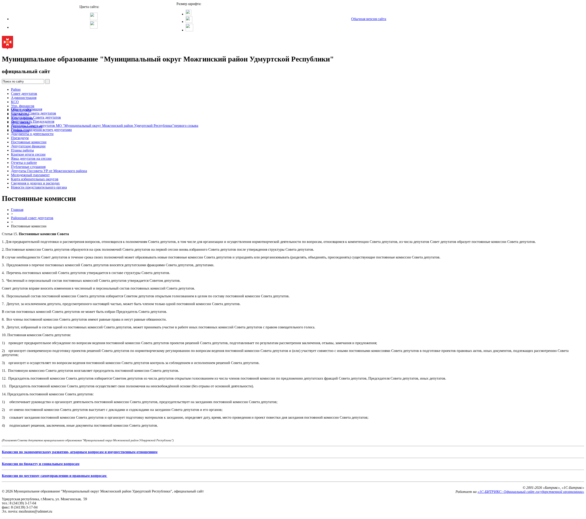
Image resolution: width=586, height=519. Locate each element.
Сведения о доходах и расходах (35, 183)
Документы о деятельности (32, 134)
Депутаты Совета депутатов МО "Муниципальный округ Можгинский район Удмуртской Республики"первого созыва (104, 126)
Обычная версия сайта (368, 19)
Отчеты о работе (24, 163)
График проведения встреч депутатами (41, 130)
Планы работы (22, 150)
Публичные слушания (28, 167)
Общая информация (26, 109)
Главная (17, 210)
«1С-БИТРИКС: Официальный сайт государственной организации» (530, 492)
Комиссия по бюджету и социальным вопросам (40, 464)
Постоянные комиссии (28, 142)
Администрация (23, 98)
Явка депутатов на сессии (31, 158)
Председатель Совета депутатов (36, 117)
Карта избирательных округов (34, 179)
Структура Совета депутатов (33, 113)
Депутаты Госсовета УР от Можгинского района (49, 171)
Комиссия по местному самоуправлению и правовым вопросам (54, 476)
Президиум (20, 138)
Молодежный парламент (30, 175)
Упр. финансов (22, 106)
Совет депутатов (24, 94)
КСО (15, 102)
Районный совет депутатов (32, 218)
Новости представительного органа (39, 187)
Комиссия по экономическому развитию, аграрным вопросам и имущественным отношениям (79, 452)
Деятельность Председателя (32, 121)
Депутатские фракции (28, 146)
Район (16, 89)
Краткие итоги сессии (28, 154)
